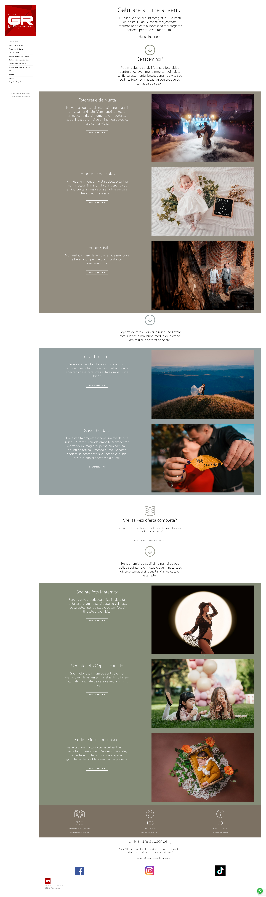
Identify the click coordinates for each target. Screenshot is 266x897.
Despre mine (13, 42)
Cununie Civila (14, 53)
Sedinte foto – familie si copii (19, 67)
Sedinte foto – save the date (19, 60)
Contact (11, 78)
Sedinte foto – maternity (17, 64)
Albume (11, 71)
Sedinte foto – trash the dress (19, 56)
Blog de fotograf (15, 82)
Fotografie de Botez (16, 49)
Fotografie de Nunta (16, 45)
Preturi (11, 75)
